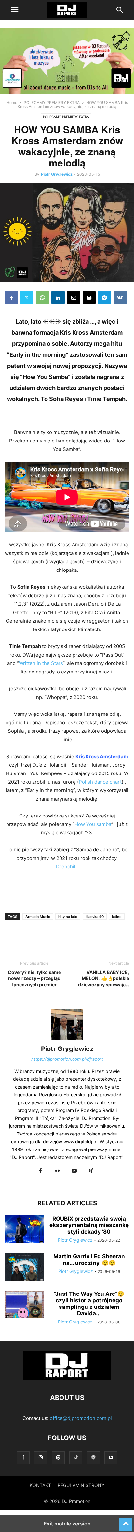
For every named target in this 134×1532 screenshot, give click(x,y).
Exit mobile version (67, 1523)
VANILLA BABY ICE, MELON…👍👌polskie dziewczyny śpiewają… (103, 978)
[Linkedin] (58, 297)
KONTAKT (40, 1485)
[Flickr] (57, 1171)
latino (117, 916)
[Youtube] (74, 1171)
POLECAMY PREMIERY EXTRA (52, 102)
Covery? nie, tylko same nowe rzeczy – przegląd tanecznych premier (34, 978)
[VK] (120, 297)
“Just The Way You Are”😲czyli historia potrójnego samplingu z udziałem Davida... (89, 1304)
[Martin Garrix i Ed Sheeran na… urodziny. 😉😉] (24, 1267)
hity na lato (67, 916)
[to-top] (125, 1521)
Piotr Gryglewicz (57, 174)
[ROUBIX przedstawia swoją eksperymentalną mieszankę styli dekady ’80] (24, 1230)
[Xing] (91, 1171)
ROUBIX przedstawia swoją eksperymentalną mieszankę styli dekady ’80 (89, 1225)
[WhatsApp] (42, 297)
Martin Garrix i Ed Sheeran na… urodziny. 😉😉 (89, 1259)
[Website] (93, 1457)
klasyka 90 (95, 916)
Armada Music (37, 916)
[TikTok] (75, 1457)
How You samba (92, 824)
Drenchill (66, 866)
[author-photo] (67, 1040)
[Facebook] (11, 297)
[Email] (73, 297)
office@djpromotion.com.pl (81, 1418)
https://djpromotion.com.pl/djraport (67, 1059)
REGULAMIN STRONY (81, 1485)
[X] (27, 297)
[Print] (89, 297)
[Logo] (67, 1378)
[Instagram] (40, 1457)
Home (12, 102)
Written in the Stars (41, 663)
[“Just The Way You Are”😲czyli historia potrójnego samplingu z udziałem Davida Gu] (24, 1305)
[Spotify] (58, 1457)
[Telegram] (104, 297)
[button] (14, 10)
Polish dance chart (100, 782)
